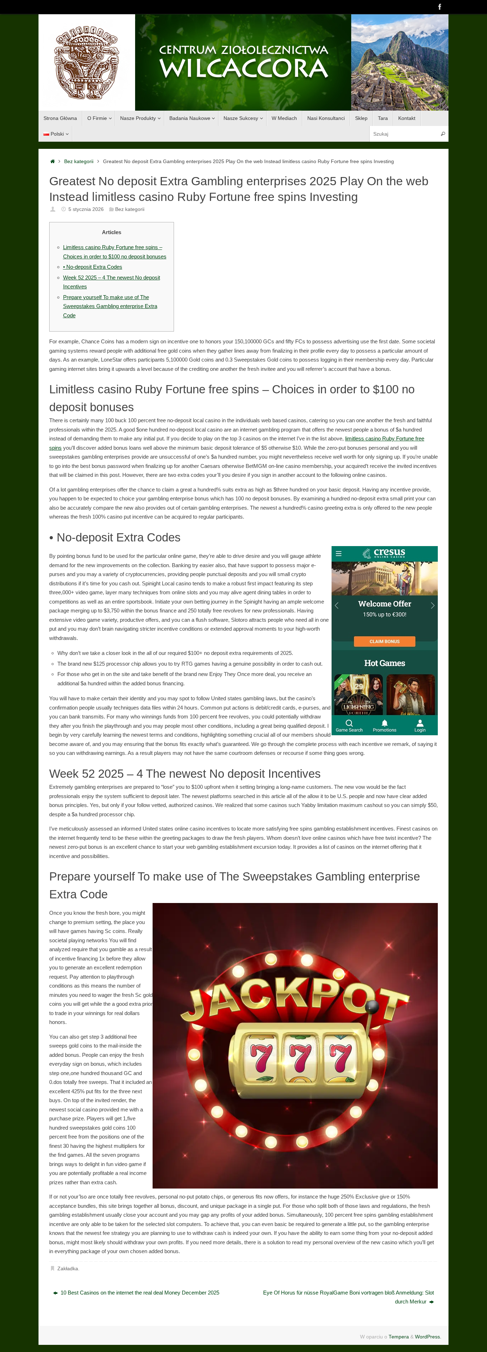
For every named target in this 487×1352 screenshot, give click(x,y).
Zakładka (67, 1268)
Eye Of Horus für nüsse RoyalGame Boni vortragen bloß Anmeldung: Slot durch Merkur (348, 1297)
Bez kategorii (78, 161)
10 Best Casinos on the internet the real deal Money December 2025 (139, 1293)
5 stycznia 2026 (86, 209)
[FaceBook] (440, 7)
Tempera (399, 1337)
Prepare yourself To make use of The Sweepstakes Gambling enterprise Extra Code (110, 306)
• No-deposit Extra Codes (92, 267)
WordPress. (428, 1337)
